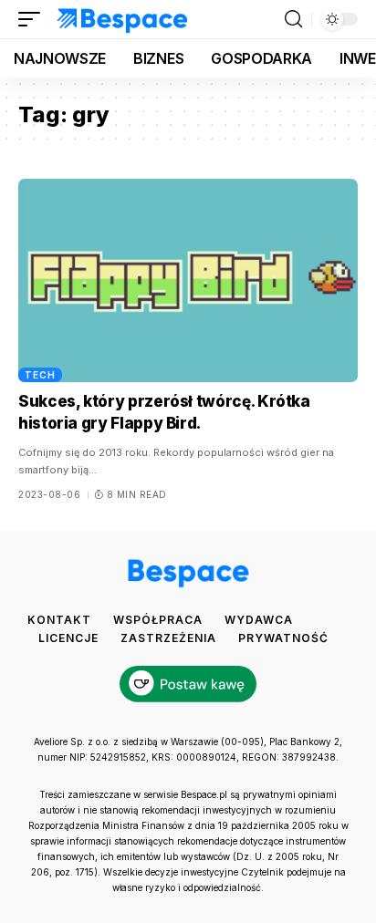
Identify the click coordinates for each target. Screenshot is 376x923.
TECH (40, 374)
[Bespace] (122, 19)
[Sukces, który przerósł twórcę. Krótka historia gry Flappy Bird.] (188, 280)
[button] (33, 19)
